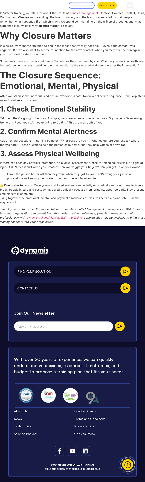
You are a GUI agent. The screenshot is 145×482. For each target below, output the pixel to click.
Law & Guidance (85, 411)
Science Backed (25, 434)
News (18, 419)
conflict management (84, 13)
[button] (130, 5)
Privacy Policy (84, 426)
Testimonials (22, 426)
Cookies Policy (84, 434)
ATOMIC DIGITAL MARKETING (84, 469)
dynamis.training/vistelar (43, 217)
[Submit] (120, 326)
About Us (20, 411)
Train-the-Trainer (72, 217)
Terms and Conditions (89, 419)
